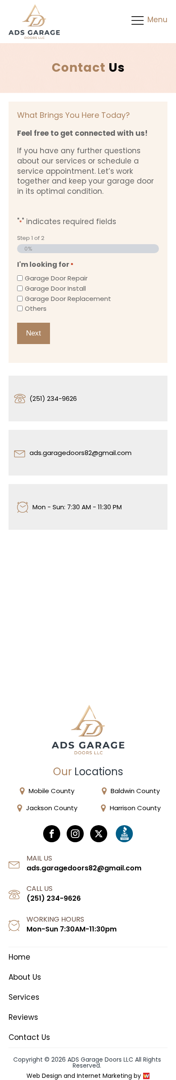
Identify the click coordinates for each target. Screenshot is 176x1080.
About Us (25, 977)
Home (19, 957)
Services (24, 997)
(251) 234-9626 (53, 398)
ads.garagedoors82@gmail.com (80, 452)
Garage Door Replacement (68, 298)
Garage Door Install (55, 288)
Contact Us (29, 1037)
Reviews (23, 1017)
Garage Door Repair (56, 278)
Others (36, 308)
